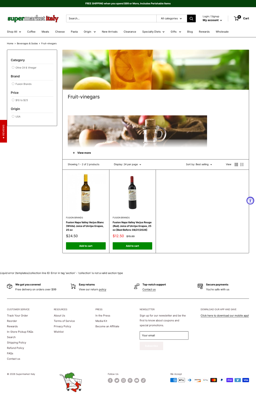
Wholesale (222, 31)
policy (102, 289)
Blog (190, 31)
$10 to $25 (21, 100)
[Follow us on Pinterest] (130, 380)
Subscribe (151, 345)
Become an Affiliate (107, 326)
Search (11, 337)
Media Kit (101, 321)
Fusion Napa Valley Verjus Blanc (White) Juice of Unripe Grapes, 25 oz (85, 226)
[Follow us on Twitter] (116, 380)
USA (17, 116)
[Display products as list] (242, 164)
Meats (45, 31)
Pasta (74, 31)
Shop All (12, 31)
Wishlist (59, 331)
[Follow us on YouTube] (136, 380)
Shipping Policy (16, 342)
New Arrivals (110, 31)
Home (10, 43)
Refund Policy (15, 348)
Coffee (31, 31)
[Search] (191, 18)
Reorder (12, 321)
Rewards (204, 31)
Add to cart (85, 245)
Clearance (130, 31)
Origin (88, 31)
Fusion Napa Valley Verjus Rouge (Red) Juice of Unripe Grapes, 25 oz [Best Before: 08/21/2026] (132, 226)
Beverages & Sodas (27, 43)
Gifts (174, 31)
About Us (59, 315)
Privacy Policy (62, 326)
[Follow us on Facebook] (110, 380)
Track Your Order (17, 315)
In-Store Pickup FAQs (20, 331)
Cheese (60, 31)
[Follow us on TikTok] (143, 380)
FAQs (10, 353)
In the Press (102, 315)
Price (15, 92)
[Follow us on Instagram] (123, 380)
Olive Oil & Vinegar (25, 67)
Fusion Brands (23, 83)
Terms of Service (64, 321)
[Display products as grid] (236, 164)
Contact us (149, 289)
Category (18, 60)
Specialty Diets (151, 31)
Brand (15, 76)
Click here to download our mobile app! (225, 315)
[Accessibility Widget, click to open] (250, 200)
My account (211, 20)
